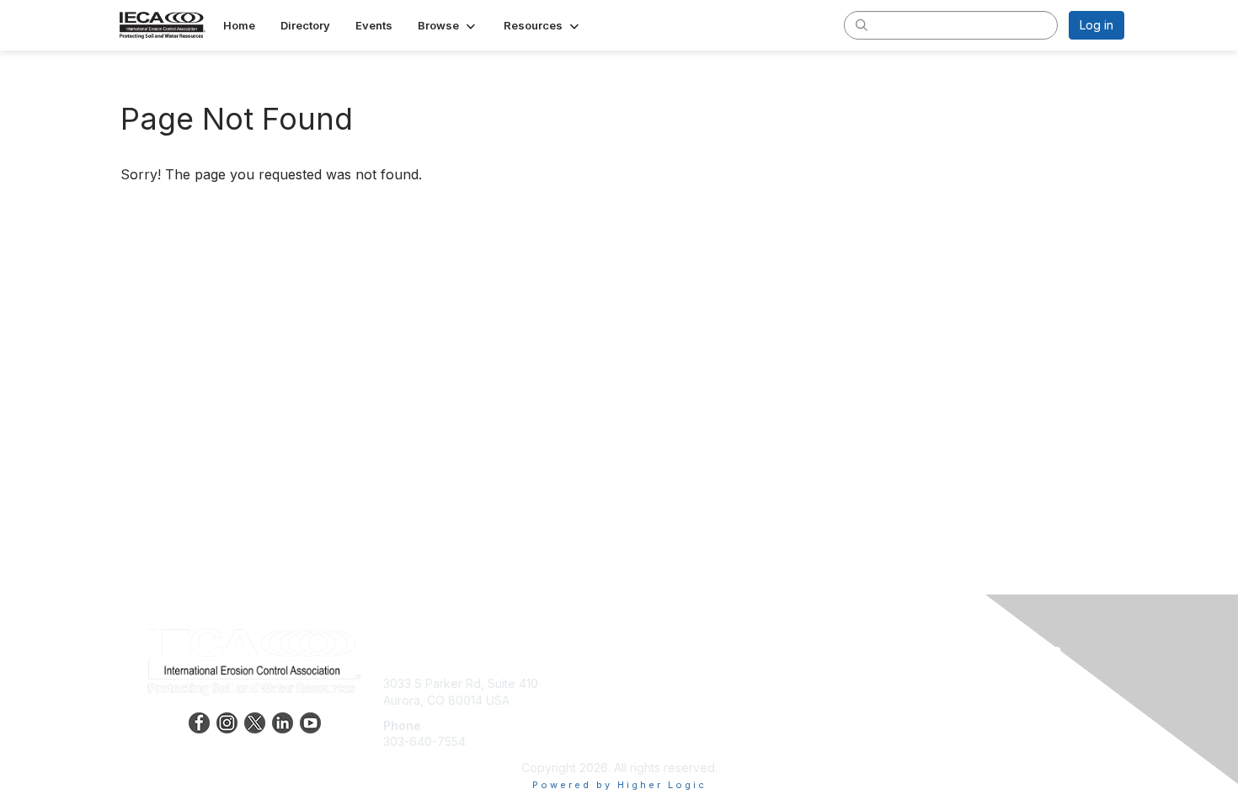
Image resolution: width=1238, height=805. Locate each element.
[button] (448, 25)
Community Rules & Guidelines (952, 733)
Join (637, 683)
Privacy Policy (908, 700)
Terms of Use (906, 717)
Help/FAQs (655, 717)
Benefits (648, 700)
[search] (861, 24)
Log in (1096, 25)
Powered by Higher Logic (619, 785)
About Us (894, 683)
